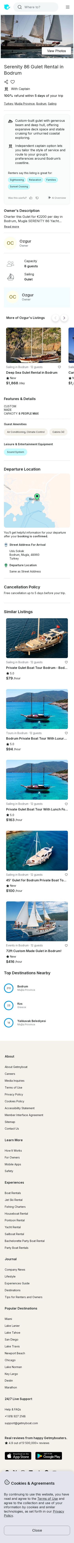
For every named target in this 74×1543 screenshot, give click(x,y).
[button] (33, 345)
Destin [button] (9, 1380)
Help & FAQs (13, 1409)
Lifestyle (10, 1276)
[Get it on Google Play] (48, 1456)
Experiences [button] (14, 1182)
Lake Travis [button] (12, 1346)
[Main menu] (67, 7)
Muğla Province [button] (25, 103)
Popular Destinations (21, 1308)
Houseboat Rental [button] (16, 1213)
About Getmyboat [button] (16, 1067)
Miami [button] (8, 1318)
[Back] (55, 317)
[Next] (64, 317)
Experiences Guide (17, 1283)
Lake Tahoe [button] (12, 1332)
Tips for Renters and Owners (23, 1297)
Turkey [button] (8, 103)
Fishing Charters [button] (15, 1206)
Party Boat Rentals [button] (16, 1247)
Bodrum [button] (41, 103)
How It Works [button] (13, 1150)
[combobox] (35, 7)
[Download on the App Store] (18, 1456)
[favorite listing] (12, 82)
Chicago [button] (10, 1360)
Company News (15, 1269)
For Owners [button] (12, 1157)
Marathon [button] (11, 1387)
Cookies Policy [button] (14, 1101)
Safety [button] (9, 1171)
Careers (10, 1073)
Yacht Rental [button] (13, 1227)
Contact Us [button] (12, 1128)
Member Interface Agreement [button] (24, 1115)
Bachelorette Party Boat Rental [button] (25, 1241)
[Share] (6, 82)
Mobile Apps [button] (13, 1164)
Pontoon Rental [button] (15, 1220)
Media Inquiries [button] (14, 1080)
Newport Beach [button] (15, 1353)
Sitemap (10, 1122)
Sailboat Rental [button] (14, 1234)
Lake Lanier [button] (12, 1325)
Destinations (13, 1290)
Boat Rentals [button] (13, 1193)
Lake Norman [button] (13, 1367)
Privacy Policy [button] (14, 1094)
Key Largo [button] (11, 1373)
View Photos (56, 51)
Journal (11, 1259)
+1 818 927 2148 (15, 1416)
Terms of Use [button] (47, 1499)
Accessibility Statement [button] (20, 1108)
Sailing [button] (52, 103)
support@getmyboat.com (21, 1423)
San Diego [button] (11, 1339)
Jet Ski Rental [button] (13, 1199)
